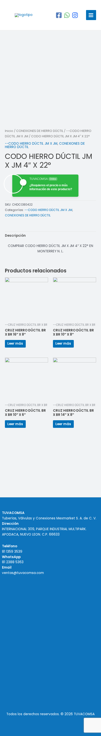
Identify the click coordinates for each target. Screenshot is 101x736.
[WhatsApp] (67, 15)
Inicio (9, 131)
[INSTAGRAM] (75, 15)
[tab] (50, 235)
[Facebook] (59, 15)
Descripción (15, 235)
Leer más (15, 343)
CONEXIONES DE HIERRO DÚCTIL (39, 131)
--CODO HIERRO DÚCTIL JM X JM (31, 143)
